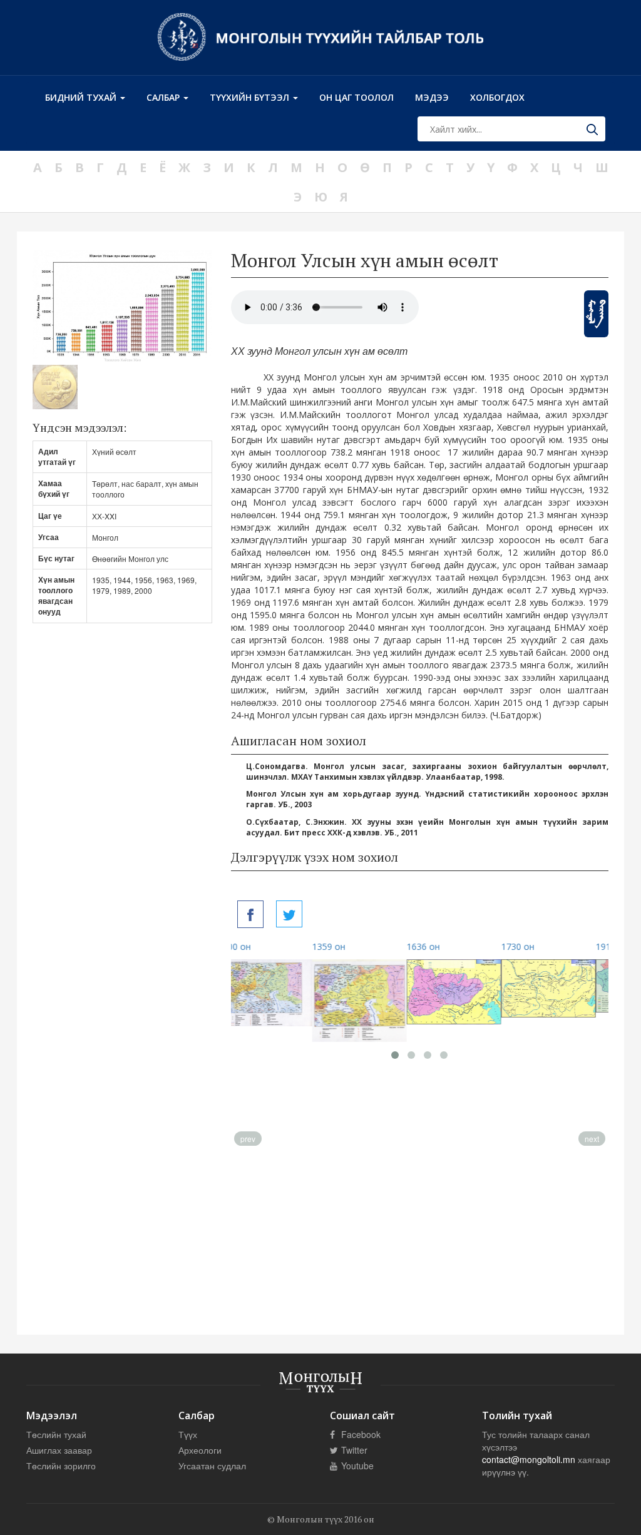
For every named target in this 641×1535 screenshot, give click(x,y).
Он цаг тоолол (356, 97)
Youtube (356, 1465)
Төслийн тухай (56, 1434)
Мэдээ (432, 97)
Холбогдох (497, 97)
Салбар (164, 97)
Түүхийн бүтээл (251, 97)
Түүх (187, 1434)
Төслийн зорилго (61, 1465)
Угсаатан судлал (212, 1465)
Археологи (200, 1450)
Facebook (360, 1434)
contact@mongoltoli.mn (528, 1459)
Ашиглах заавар (59, 1450)
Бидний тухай (82, 97)
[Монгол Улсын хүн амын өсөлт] (250, 914)
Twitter (353, 1450)
